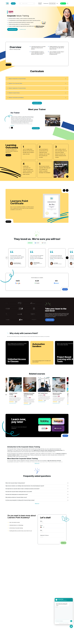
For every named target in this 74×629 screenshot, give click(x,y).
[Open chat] (71, 626)
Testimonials (45, 3)
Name (41, 521)
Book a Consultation (36, 128)
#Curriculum (23, 29)
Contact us (63, 542)
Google (44, 242)
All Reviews (30, 242)
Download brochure (12, 29)
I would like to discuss (44, 535)
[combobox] (26, 3)
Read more (12, 125)
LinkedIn (37, 242)
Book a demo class (52, 3)
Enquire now (8, 64)
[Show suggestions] (34, 3)
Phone (41, 525)
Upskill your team (49, 319)
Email (41, 530)
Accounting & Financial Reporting (15, 378)
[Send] (71, 621)
